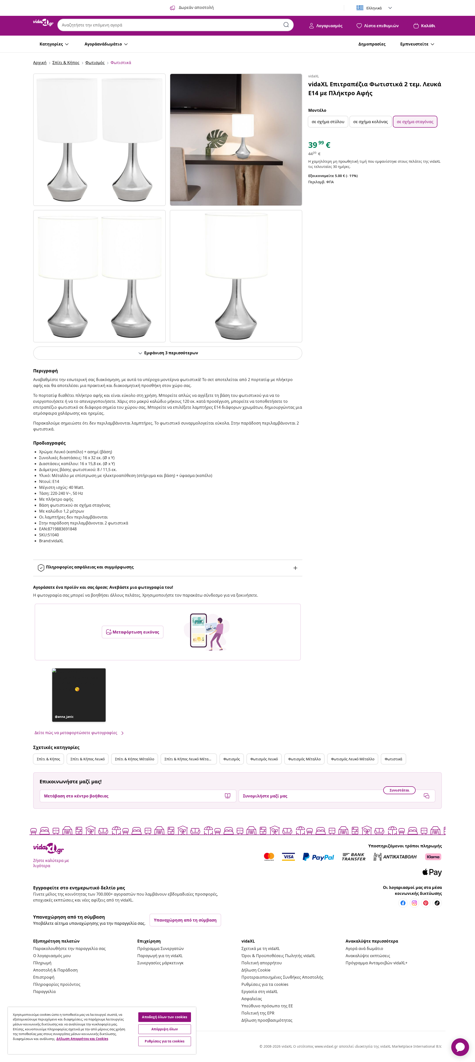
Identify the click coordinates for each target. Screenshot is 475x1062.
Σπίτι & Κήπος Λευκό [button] (88, 759)
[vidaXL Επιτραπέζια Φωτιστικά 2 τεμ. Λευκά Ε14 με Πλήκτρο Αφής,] (99, 139)
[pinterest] (425, 903)
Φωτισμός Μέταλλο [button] (304, 759)
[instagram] (414, 903)
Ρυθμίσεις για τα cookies (264, 984)
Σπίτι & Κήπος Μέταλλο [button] (134, 759)
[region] (102, 1030)
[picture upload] (206, 632)
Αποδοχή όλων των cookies (164, 1017)
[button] (79, 695)
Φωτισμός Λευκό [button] (264, 759)
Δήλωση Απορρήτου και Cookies (82, 1039)
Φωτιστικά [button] (393, 759)
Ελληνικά (374, 8)
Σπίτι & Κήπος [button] (48, 759)
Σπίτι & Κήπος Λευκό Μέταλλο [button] (189, 759)
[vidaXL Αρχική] (43, 22)
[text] (319, 146)
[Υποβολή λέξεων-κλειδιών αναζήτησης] (286, 25)
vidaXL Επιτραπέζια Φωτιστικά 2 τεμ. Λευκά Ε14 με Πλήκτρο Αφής (374, 88)
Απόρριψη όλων (164, 1029)
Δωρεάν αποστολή (196, 7)
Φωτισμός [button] (231, 759)
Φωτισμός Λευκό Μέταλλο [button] (352, 759)
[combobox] (175, 25)
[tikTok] (437, 903)
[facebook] (403, 903)
